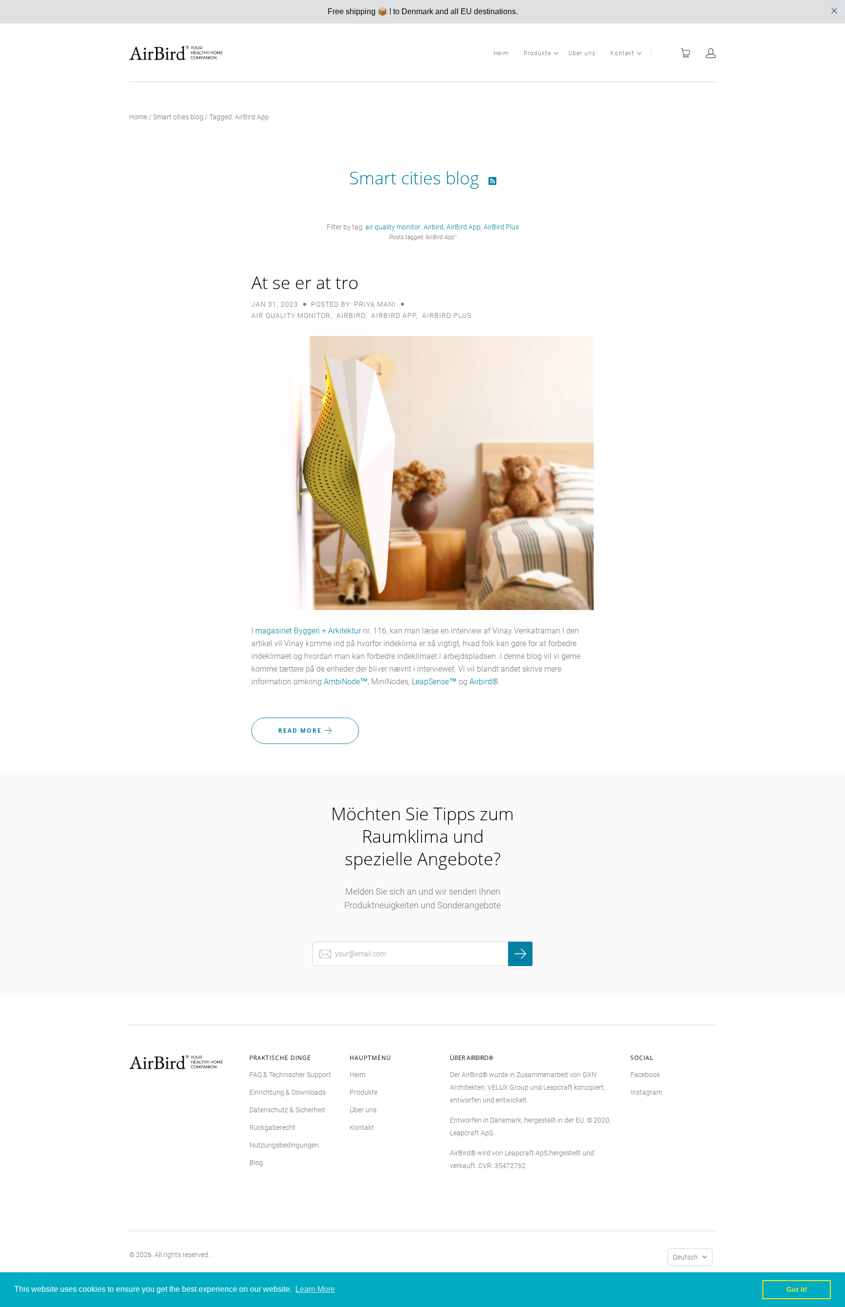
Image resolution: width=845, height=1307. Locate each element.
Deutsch (685, 1257)
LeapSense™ (434, 681)
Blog (256, 1163)
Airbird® (483, 681)
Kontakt (622, 53)
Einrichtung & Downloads (287, 1092)
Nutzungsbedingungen (284, 1145)
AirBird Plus (501, 227)
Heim (501, 53)
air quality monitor (393, 227)
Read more (301, 730)
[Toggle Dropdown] (556, 53)
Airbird (433, 227)
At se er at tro (304, 282)
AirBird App (463, 227)
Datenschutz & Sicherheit (287, 1110)
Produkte (537, 53)
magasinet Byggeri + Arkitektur (308, 630)
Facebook (645, 1075)
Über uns (582, 53)
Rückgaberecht (272, 1127)
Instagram (646, 1092)
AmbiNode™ (346, 681)
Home (138, 117)
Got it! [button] (796, 1289)
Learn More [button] (315, 1289)
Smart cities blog (178, 117)
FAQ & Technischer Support (290, 1075)
